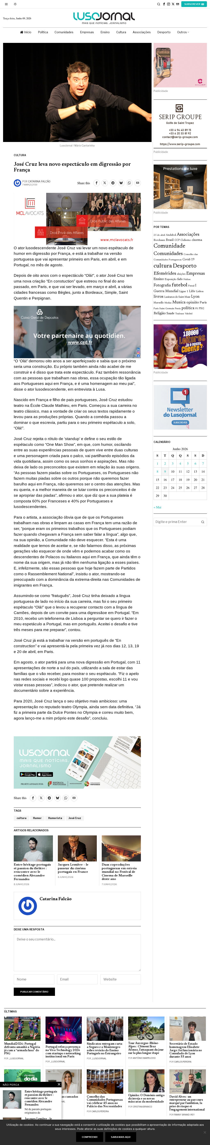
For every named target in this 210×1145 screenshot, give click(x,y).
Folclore (187, 279)
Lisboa (199, 291)
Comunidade (169, 246)
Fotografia (162, 285)
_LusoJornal (16, 1058)
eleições (181, 274)
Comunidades (168, 253)
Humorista (55, 818)
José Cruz (75, 818)
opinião (192, 302)
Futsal (191, 286)
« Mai (157, 507)
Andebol (171, 235)
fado (180, 279)
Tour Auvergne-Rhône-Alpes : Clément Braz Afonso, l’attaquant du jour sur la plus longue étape (146, 1048)
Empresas (195, 273)
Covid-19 (188, 259)
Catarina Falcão (39, 181)
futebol (179, 285)
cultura (21, 818)
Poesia (178, 309)
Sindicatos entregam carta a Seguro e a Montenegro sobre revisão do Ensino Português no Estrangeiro (104, 1048)
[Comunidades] (77, 331)
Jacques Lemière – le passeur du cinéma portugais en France (73, 868)
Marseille (159, 303)
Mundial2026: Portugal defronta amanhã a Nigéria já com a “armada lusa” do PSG (22, 1048)
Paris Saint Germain (164, 308)
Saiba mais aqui (120, 1137)
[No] (205, 1132)
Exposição (170, 279)
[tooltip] (164, 4)
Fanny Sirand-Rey (184, 1114)
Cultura (20, 155)
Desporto (184, 266)
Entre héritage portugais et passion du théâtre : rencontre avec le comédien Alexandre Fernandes (32, 872)
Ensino (159, 279)
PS (196, 309)
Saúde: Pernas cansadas (62, 1096)
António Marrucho (144, 1058)
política (187, 308)
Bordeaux (159, 240)
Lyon (195, 297)
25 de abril (159, 235)
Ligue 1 (183, 291)
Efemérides (165, 273)
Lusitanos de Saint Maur (177, 297)
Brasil (170, 240)
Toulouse (179, 313)
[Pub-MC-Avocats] (77, 218)
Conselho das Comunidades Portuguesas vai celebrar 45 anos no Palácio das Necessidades (105, 1101)
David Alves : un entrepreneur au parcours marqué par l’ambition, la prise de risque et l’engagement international (187, 1103)
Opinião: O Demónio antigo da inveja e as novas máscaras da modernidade (146, 1099)
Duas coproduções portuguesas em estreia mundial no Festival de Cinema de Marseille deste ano (119, 872)
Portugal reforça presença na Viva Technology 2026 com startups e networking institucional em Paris (63, 1051)
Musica (179, 302)
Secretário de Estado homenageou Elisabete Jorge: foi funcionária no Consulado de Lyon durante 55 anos (185, 1050)
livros (158, 297)
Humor (37, 818)
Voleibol (188, 314)
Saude (170, 313)
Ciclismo (185, 240)
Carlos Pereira (182, 1061)
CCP (177, 240)
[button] (203, 522)
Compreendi (89, 1137)
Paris (203, 302)
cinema (197, 240)
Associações (188, 234)
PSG (201, 308)
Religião (160, 313)
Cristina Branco (142, 1106)
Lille (192, 291)
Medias (167, 303)
